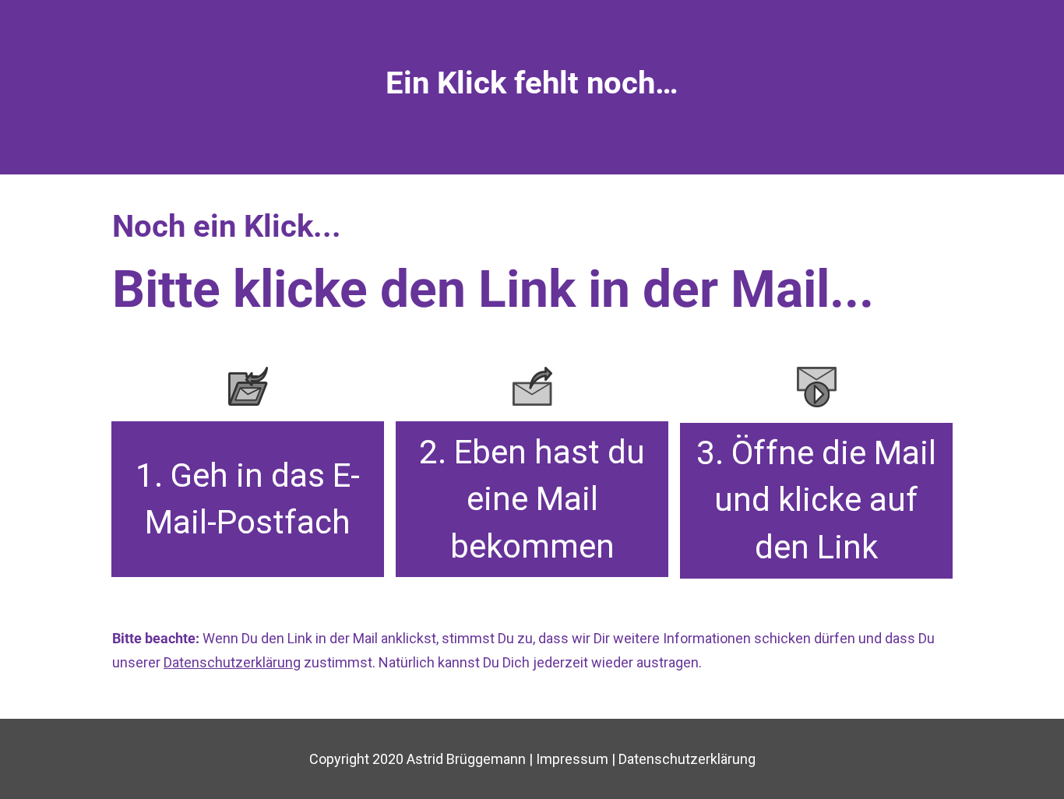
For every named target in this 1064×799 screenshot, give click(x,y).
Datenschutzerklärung (687, 759)
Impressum (573, 759)
